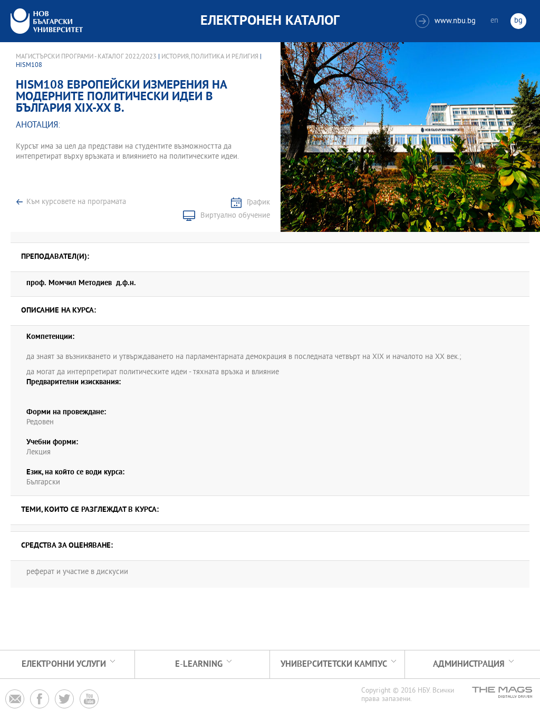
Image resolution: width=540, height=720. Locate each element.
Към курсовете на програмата (76, 202)
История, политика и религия (209, 57)
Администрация (469, 664)
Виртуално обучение (235, 216)
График (258, 203)
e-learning (199, 664)
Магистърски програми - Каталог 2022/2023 (86, 57)
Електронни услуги (64, 664)
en (494, 21)
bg (518, 21)
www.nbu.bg (447, 21)
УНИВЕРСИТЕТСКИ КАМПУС (334, 664)
